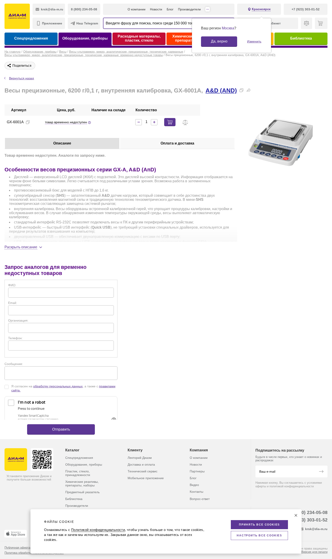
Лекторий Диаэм (140, 458)
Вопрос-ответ (200, 499)
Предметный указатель (82, 492)
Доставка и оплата (141, 464)
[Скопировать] (241, 90)
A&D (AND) (221, 90)
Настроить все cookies (259, 535)
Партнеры (197, 471)
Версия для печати (314, 552)
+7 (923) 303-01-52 (307, 519)
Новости (156, 9)
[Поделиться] (248, 90)
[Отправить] (321, 472)
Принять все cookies (259, 524)
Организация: (18, 320)
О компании (136, 9)
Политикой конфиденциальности (98, 530)
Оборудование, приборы (85, 38)
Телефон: (15, 338)
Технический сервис (142, 471)
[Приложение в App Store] (15, 534)
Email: (12, 303)
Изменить (254, 41)
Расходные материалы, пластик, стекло (139, 38)
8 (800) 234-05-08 (309, 512)
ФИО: (12, 285)
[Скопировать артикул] (27, 122)
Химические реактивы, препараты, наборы (82, 483)
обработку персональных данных (58, 386)
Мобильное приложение (146, 478)
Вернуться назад (21, 78)
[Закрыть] (296, 515)
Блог (170, 9)
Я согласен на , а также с (63, 388)
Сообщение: (14, 364)
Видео (194, 485)
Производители (189, 9)
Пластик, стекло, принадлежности (77, 473)
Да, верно (219, 41)
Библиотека (301, 38)
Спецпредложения (31, 38)
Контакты (196, 491)
